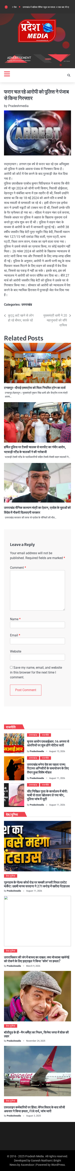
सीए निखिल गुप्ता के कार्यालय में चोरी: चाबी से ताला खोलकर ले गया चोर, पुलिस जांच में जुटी (47, 795)
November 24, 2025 (35, 1041)
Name (15, 619)
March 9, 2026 (33, 966)
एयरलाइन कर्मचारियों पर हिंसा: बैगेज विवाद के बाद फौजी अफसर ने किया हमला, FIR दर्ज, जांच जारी (34, 1109)
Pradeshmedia (18, 106)
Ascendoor (27, 1164)
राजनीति (45, 735)
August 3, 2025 (33, 1115)
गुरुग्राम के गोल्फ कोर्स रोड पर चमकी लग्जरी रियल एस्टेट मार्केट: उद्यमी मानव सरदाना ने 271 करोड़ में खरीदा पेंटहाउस (37, 884)
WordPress (58, 1164)
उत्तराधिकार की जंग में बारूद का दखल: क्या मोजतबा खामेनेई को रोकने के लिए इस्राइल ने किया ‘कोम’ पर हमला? (36, 959)
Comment (18, 568)
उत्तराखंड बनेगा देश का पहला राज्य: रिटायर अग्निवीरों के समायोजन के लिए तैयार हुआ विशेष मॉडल (48, 768)
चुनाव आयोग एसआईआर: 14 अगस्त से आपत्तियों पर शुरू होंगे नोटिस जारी (48, 743)
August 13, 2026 (57, 751)
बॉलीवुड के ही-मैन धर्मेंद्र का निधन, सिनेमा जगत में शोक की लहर (36, 1034)
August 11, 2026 (57, 778)
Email (15, 635)
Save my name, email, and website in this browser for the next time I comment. (36, 672)
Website (15, 651)
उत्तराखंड (26, 304)
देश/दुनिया (10, 876)
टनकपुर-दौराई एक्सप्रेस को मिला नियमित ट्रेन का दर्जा (35, 388)
